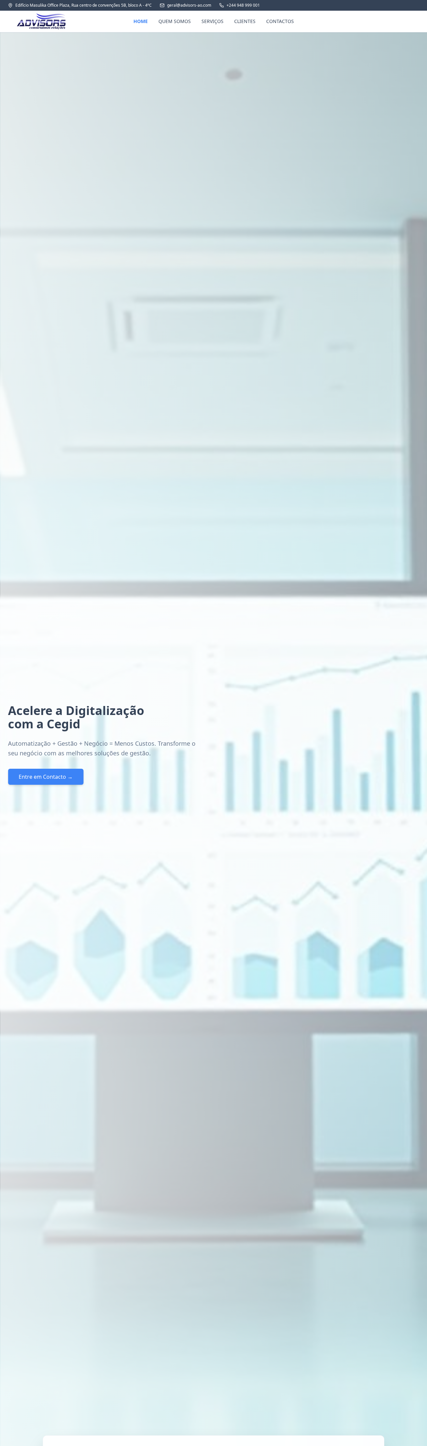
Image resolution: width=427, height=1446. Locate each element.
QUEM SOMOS (174, 21)
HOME (140, 21)
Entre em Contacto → (46, 776)
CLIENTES (245, 21)
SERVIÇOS (212, 21)
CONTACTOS (280, 21)
